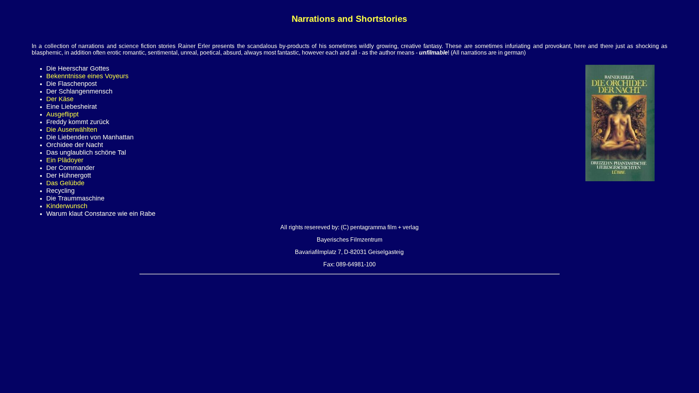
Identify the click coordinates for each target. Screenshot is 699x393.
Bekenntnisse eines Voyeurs (87, 76)
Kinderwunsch (66, 206)
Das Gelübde (65, 183)
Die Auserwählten (71, 129)
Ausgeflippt (62, 114)
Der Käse (60, 99)
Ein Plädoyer (64, 160)
